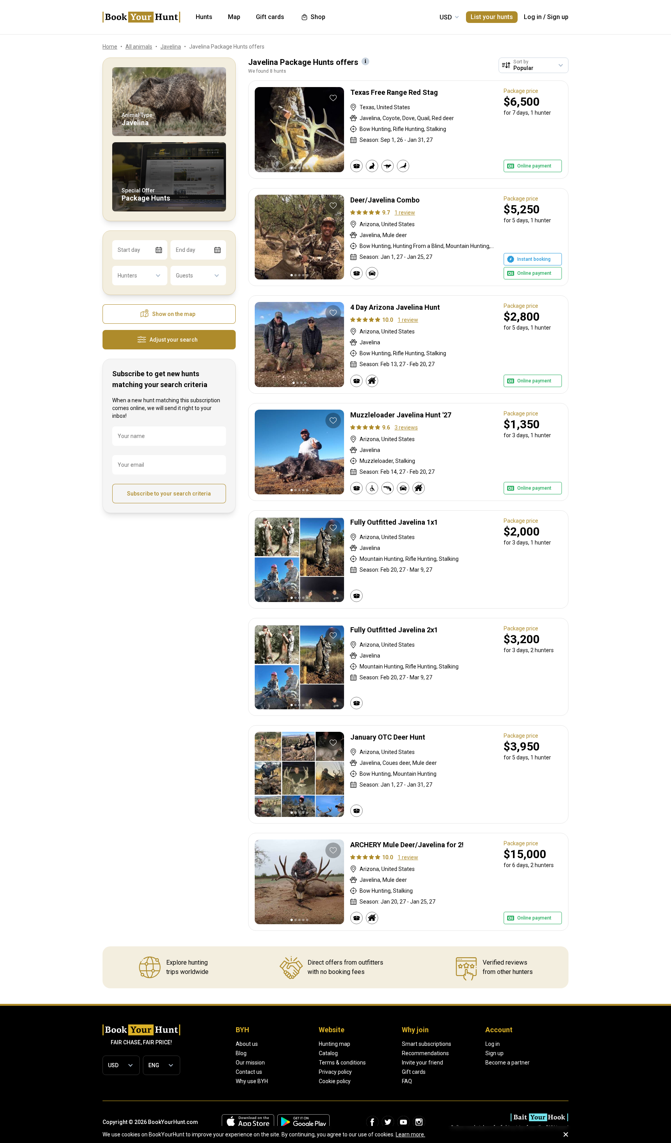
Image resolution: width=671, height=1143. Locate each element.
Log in (533, 17)
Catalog (328, 1053)
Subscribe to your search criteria (169, 493)
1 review (405, 212)
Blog (241, 1053)
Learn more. (410, 1134)
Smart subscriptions (426, 1044)
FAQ (407, 1081)
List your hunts (492, 17)
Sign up (557, 17)
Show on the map (173, 314)
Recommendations (425, 1053)
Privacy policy (335, 1072)
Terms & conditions (342, 1062)
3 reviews (406, 427)
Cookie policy (335, 1081)
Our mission (250, 1062)
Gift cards (414, 1072)
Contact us (249, 1072)
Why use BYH (252, 1081)
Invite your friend (422, 1062)
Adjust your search (173, 340)
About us (247, 1044)
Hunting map (334, 1044)
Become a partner (507, 1062)
